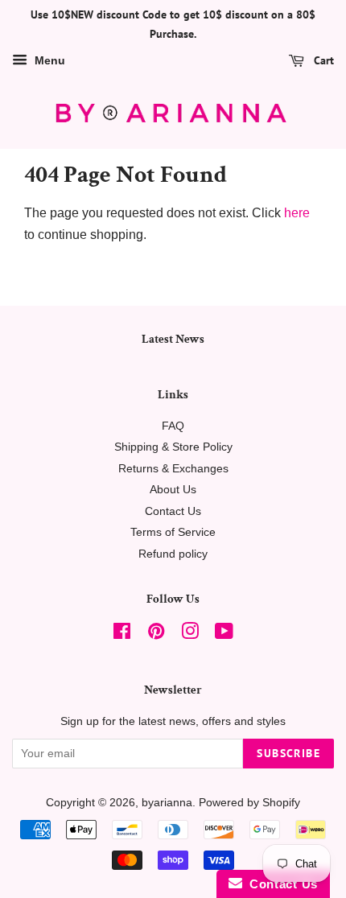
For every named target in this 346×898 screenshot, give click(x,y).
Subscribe (288, 753)
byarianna (167, 803)
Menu (48, 60)
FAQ (173, 426)
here (297, 213)
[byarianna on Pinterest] (156, 634)
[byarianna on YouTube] (224, 634)
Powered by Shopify (249, 803)
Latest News (173, 339)
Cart (322, 60)
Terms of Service (173, 532)
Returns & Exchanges (173, 469)
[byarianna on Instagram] (190, 634)
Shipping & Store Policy (173, 447)
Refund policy (173, 554)
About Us (173, 490)
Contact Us (173, 511)
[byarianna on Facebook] (122, 634)
